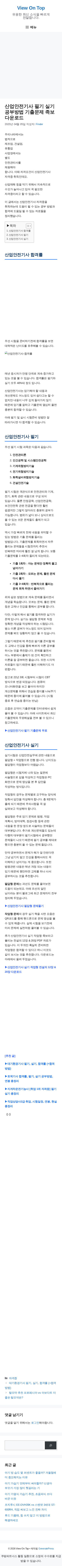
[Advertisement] (31, 66)
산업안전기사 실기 (18, 238)
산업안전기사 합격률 (20, 230)
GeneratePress (46, 1548)
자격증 (13, 1378)
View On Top (31, 8)
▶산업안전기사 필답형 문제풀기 (24, 905)
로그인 (35, 1422)
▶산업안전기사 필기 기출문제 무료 (26, 730)
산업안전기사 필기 (18, 234)
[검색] (50, 1445)
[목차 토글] (27, 226)
